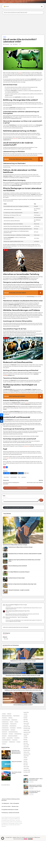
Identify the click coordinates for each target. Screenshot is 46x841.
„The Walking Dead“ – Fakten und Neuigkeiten (10, 803)
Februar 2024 (26, 766)
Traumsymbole (14, 739)
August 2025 (26, 734)
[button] (2, 838)
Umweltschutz (26, 446)
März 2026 (26, 721)
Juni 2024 (25, 759)
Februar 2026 (26, 723)
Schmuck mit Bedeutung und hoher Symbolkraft (17, 565)
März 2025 (26, 743)
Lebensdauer (24, 477)
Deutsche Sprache (16, 715)
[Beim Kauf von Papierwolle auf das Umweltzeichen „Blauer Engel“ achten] (5, 585)
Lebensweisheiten (5, 725)
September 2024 (27, 754)
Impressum (31, 837)
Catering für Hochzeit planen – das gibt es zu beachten (18, 590)
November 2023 (27, 772)
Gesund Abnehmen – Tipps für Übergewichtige (18, 617)
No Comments (6, 44)
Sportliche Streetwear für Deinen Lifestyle (16, 577)
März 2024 (26, 764)
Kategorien (5, 637)
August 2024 (26, 755)
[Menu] (41, 6)
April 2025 (26, 741)
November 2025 (27, 728)
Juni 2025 (25, 737)
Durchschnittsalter (14, 477)
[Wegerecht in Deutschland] (6, 765)
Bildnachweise (37, 837)
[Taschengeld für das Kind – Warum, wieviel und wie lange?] (26, 780)
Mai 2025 (25, 739)
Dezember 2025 (27, 726)
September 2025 (27, 732)
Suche (4, 495)
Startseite (5, 12)
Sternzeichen (4, 735)
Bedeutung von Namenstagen (7, 715)
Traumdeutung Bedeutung (6, 739)
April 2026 (26, 719)
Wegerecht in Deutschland (17, 761)
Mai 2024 (25, 761)
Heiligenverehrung (5, 721)
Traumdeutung (16, 737)
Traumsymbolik (4, 741)
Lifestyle (22, 701)
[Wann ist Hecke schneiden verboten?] (6, 775)
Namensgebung (12, 727)
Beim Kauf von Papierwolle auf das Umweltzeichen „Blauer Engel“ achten (22, 584)
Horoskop (16, 721)
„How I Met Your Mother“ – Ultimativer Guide (9, 806)
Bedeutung (9, 713)
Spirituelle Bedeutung (18, 733)
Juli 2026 (25, 714)
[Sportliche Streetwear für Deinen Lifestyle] (5, 579)
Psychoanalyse (4, 733)
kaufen (7, 458)
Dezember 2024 (27, 748)
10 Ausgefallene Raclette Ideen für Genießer (9, 809)
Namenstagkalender (5, 729)
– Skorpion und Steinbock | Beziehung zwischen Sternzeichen (10, 799)
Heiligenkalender (14, 719)
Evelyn (7, 617)
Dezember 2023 (27, 770)
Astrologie (4, 713)
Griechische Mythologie (6, 719)
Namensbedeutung (13, 725)
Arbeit (20, 72)
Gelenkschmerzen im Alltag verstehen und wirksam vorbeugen (15, 544)
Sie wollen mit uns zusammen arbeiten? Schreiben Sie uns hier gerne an (18, 507)
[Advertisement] (23, 23)
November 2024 (27, 750)
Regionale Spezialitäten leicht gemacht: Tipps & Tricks (19, 610)
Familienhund (4, 717)
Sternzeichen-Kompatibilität (12, 735)
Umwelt (26, 402)
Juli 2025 (25, 735)
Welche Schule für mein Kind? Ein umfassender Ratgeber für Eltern (35, 786)
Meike (7, 610)
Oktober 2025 (26, 730)
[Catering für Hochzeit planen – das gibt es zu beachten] (5, 591)
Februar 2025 (26, 744)
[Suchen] (41, 500)
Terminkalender (25, 627)
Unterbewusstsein (12, 741)
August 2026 (26, 712)
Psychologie (11, 733)
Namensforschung (5, 727)
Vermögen (18, 741)
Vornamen (4, 743)
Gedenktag (10, 717)
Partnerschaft (4, 731)
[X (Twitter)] (1, 418)
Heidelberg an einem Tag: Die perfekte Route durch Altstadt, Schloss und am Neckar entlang (24, 560)
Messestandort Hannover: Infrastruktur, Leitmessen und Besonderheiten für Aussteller (25, 553)
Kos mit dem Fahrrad (5, 784)
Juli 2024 (25, 757)
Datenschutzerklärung (17, 838)
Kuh (19, 477)
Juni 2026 (25, 716)
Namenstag (19, 727)
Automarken (13, 627)
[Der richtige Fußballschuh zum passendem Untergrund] (5, 573)
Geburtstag (15, 138)
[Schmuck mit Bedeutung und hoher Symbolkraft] (5, 567)
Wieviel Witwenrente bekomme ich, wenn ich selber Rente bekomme (16, 752)
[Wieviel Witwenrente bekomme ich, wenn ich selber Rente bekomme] (6, 754)
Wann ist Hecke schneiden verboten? (16, 773)
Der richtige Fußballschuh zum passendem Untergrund (18, 571)
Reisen (23, 687)
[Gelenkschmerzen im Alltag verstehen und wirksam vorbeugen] (23, 530)
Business (22, 672)
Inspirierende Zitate (5, 723)
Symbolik (3, 737)
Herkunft (11, 721)
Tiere (4, 36)
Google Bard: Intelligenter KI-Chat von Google (18, 604)
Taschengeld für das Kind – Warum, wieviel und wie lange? (36, 779)
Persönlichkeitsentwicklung (13, 731)
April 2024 (26, 763)
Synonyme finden (10, 737)
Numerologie (13, 729)
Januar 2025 (26, 746)
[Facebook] (1, 415)
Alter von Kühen (6, 477)
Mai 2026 (25, 717)
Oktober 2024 (26, 752)
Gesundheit (5, 375)
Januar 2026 (26, 725)
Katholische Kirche (13, 723)
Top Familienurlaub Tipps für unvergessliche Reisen (34, 792)
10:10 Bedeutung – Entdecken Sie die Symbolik (10, 812)
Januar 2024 (26, 768)
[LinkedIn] (1, 421)
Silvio (7, 604)
